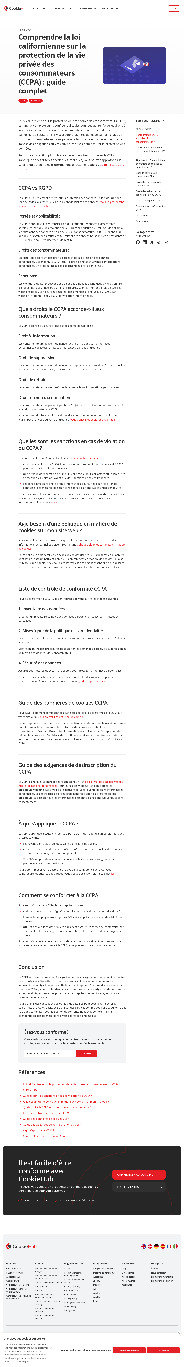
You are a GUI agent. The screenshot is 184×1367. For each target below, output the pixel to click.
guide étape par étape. (92, 681)
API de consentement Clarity (48, 1282)
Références (142, 221)
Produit (37, 8)
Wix (94, 1288)
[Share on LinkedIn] (145, 242)
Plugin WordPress (14, 1272)
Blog (124, 1268)
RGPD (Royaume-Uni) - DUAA (75, 1281)
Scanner (87, 1053)
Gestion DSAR (12, 1280)
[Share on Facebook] (138, 242)
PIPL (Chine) (70, 1310)
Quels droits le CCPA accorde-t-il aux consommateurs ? (147, 138)
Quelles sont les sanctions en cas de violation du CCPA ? (150, 151)
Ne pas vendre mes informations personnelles (86, 1350)
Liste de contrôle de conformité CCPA (146, 174)
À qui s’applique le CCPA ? (149, 200)
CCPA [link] (23, 100)
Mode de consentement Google (46, 1270)
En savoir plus (22, 1361)
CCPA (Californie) (72, 1286)
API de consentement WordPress (45, 1310)
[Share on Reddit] (159, 242)
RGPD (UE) (69, 1268)
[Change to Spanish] (162, 1246)
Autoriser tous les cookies (129, 1350)
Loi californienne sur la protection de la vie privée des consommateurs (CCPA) (71, 1084)
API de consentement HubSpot (45, 1317)
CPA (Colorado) (71, 1290)
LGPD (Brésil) (70, 1298)
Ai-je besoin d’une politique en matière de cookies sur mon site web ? (150, 164)
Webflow (97, 1292)
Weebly (96, 1297)
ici (27, 165)
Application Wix (13, 1276)
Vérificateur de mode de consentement (17, 1290)
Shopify (96, 1280)
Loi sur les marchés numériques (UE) (73, 1274)
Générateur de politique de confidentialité (18, 1297)
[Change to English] (143, 1246)
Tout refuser (163, 1350)
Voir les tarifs (128, 1187)
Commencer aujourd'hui (135, 1174)
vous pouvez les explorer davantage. (92, 419)
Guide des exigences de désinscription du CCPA (148, 193)
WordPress (98, 1276)
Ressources (86, 8)
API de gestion (129, 1276)
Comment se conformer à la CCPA (151, 208)
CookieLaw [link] (35, 100)
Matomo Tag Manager (103, 1272)
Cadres (39, 1263)
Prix (72, 8)
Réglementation (73, 1263)
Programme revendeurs (162, 1276)
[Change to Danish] (150, 1246)
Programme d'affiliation (162, 1280)
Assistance (127, 1284)
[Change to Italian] (175, 1246)
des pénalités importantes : (87, 458)
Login (174, 8)
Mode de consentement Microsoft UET (46, 1277)
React (95, 1301)
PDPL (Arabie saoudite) (75, 1302)
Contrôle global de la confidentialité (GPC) (44, 1296)
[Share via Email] (166, 242)
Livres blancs (128, 1272)
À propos (155, 1268)
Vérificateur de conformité (18, 1284)
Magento (97, 1284)
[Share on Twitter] (152, 242)
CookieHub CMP (14, 1268)
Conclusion (142, 215)
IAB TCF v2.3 (41, 1286)
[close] (179, 1333)
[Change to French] (169, 1246)
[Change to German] (156, 1246)
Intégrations (100, 1263)
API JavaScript (128, 1280)
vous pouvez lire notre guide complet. (61, 717)
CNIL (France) (70, 1294)
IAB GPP (39, 1290)
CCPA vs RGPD (143, 129)
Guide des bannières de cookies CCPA (148, 183)
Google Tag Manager (103, 1268)
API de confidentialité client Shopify (47, 1303)
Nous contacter (158, 1272)
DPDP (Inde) (70, 1306)
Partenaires (108, 8)
